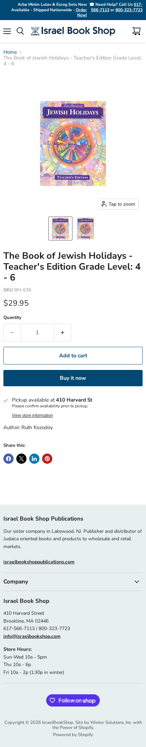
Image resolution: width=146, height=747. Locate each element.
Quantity (12, 317)
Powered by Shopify (73, 735)
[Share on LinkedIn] (34, 459)
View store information (32, 415)
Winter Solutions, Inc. (111, 722)
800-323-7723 (129, 10)
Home (10, 52)
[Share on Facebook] (8, 459)
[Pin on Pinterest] (47, 459)
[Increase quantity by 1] (62, 332)
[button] (60, 228)
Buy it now (73, 378)
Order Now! (81, 12)
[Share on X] (21, 459)
